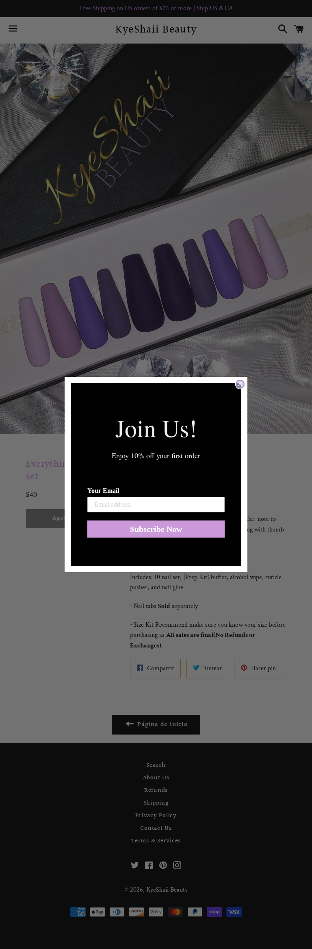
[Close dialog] (240, 384)
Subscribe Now (156, 529)
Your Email (103, 490)
